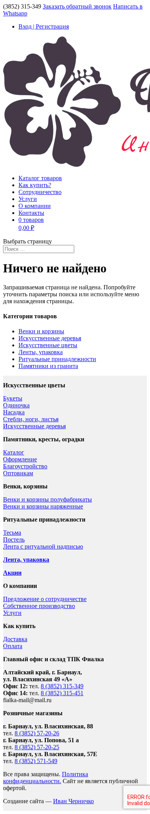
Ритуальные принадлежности (57, 359)
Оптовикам (18, 473)
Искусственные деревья (49, 338)
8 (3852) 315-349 (62, 686)
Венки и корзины (41, 331)
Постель (14, 539)
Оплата (12, 646)
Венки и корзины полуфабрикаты (47, 499)
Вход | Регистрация (43, 26)
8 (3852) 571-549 (36, 761)
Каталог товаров (40, 178)
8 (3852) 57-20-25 (37, 747)
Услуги (27, 199)
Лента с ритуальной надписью (43, 546)
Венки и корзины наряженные (43, 506)
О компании (34, 206)
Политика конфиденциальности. (45, 777)
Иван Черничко (73, 801)
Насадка (14, 412)
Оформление (20, 459)
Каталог (13, 452)
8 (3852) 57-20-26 (37, 733)
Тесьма (12, 532)
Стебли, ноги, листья (30, 419)
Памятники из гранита (48, 366)
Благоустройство (25, 466)
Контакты (31, 212)
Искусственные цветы (47, 345)
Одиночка (16, 405)
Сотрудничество (40, 192)
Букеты (12, 398)
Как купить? (34, 185)
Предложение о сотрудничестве (45, 599)
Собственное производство (39, 606)
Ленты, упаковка (40, 352)
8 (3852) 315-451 (62, 693)
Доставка (15, 639)
